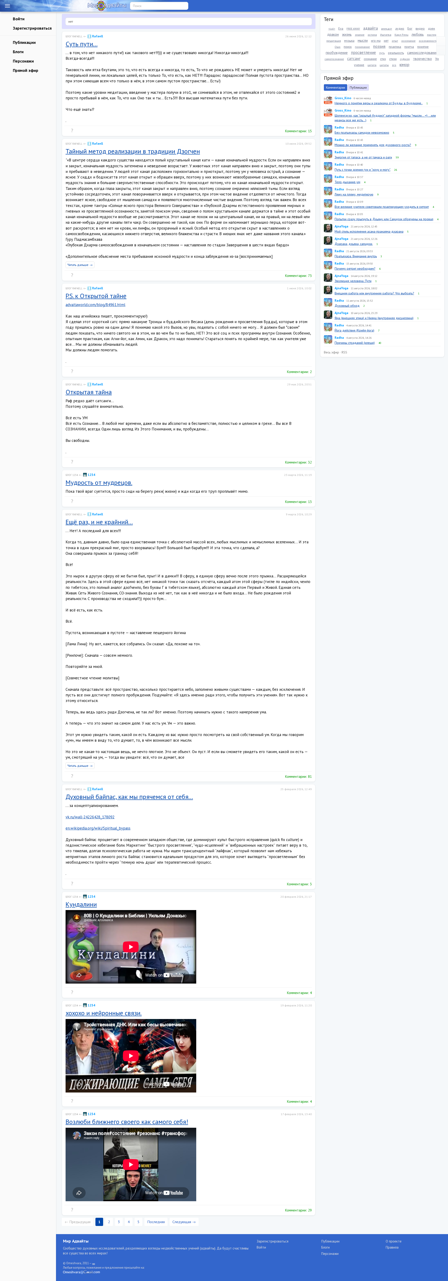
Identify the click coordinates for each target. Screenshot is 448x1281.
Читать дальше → (80, 265)
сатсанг (353, 58)
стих (383, 59)
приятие (423, 47)
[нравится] (67, 130)
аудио (399, 28)
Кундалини (81, 904)
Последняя (156, 1221)
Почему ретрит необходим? (355, 268)
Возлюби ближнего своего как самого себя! (127, 1121)
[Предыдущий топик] (441, 41)
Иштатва (385, 34)
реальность (396, 53)
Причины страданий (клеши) (355, 343)
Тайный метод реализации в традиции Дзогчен (133, 151)
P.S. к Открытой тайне (96, 295)
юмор (404, 64)
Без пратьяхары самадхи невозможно (362, 132)
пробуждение (337, 52)
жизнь (347, 34)
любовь (418, 34)
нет (386, 40)
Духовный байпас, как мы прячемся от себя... (129, 796)
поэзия (379, 46)
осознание (408, 40)
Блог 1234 (72, 475)
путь (382, 53)
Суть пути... (82, 43)
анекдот (386, 28)
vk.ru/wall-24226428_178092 (90, 817)
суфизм (405, 59)
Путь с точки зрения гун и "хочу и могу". (362, 170)
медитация (333, 40)
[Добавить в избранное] (86, 130)
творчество (422, 58)
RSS (344, 352)
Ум (437, 59)
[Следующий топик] (441, 50)
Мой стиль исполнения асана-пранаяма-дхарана (369, 231)
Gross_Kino (343, 98)
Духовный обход (347, 306)
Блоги (18, 51)
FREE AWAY (353, 28)
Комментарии (335, 87)
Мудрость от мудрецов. (99, 482)
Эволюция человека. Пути (353, 281)
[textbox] (188, 21)
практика (395, 47)
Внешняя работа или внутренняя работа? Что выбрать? (374, 293)
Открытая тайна (89, 391)
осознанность (428, 40)
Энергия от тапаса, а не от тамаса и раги (363, 157)
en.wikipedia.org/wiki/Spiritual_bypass (98, 828)
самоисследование (422, 52)
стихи (393, 59)
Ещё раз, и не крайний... (99, 521)
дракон (333, 34)
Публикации (24, 42)
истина (372, 34)
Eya (340, 28)
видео (420, 28)
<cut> (331, 28)
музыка (349, 40)
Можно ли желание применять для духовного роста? (373, 145)
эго (394, 65)
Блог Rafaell (74, 36)
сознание (370, 59)
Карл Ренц (401, 34)
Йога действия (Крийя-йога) (354, 330)
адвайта (370, 28)
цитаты (384, 65)
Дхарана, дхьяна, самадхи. (354, 244)
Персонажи (23, 61)
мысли (363, 40)
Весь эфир (331, 352)
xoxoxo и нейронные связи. (104, 1013)
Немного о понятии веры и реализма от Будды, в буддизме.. (379, 103)
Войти (18, 18)
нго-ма (376, 40)
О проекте (394, 1241)
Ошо (337, 47)
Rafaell (97, 36)
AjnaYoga (341, 226)
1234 (91, 475)
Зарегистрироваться (32, 28)
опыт (395, 40)
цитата (372, 65)
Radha (339, 127)
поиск (348, 47)
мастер (431, 34)
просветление (363, 52)
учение (359, 65)
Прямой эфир (25, 70)
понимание (362, 47)
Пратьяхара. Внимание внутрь (356, 256)
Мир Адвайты (75, 1241)
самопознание (334, 59)
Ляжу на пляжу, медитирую (354, 194)
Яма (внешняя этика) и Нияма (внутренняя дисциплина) (374, 318)
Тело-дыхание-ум (347, 182)
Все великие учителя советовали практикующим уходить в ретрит (382, 207)
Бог (409, 28)
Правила (392, 1247)
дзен (431, 28)
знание (359, 34)
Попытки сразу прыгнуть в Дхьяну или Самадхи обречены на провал (384, 219)
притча (409, 47)
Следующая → (184, 1221)
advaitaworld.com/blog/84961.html (95, 304)
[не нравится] (77, 130)
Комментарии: (298, 131)
